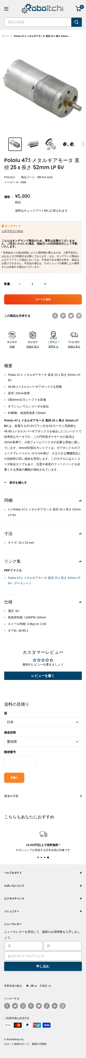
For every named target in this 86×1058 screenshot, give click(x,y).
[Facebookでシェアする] (55, 316)
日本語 (44, 985)
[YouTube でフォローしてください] (39, 1006)
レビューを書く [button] (43, 675)
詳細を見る (33, 346)
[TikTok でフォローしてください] (47, 1006)
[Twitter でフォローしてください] (15, 1006)
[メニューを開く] (6, 8)
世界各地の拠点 (13, 985)
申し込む (43, 966)
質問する (53, 346)
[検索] (76, 22)
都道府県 (10, 732)
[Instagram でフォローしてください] (23, 1006)
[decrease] (19, 283)
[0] (78, 8)
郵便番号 (10, 752)
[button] (83, 144)
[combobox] (37, 22)
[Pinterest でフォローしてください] (31, 1006)
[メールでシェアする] (79, 316)
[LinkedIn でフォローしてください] (55, 1006)
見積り (14, 777)
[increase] (45, 283)
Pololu (9, 177)
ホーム (5, 36)
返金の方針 (11, 796)
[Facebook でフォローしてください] (7, 1006)
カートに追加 (43, 299)
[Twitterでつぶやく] (71, 316)
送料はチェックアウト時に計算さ (37, 210)
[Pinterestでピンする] (63, 316)
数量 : (8, 284)
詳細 (12, 346)
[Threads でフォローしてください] (63, 1006)
